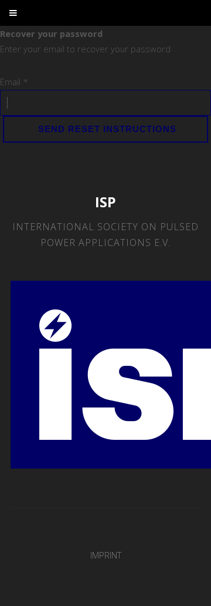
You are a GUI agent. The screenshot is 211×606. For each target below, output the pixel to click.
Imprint (105, 555)
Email (14, 81)
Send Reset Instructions (105, 129)
